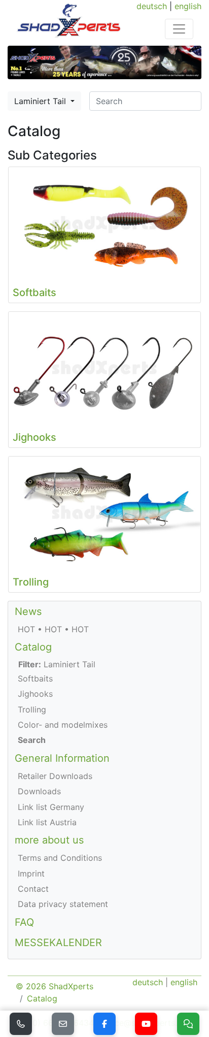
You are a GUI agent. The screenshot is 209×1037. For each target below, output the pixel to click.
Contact (33, 889)
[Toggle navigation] (179, 29)
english (188, 6)
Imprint (31, 873)
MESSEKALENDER (58, 942)
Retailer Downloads (55, 776)
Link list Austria (47, 822)
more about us (49, 840)
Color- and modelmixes (63, 725)
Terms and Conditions (60, 858)
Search (32, 740)
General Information (62, 758)
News (28, 611)
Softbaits (35, 678)
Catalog (33, 647)
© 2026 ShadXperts (54, 986)
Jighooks (35, 694)
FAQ (24, 922)
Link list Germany (51, 807)
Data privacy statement (63, 904)
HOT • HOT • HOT (53, 629)
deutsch (151, 6)
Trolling (32, 709)
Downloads (39, 791)
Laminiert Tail (41, 101)
